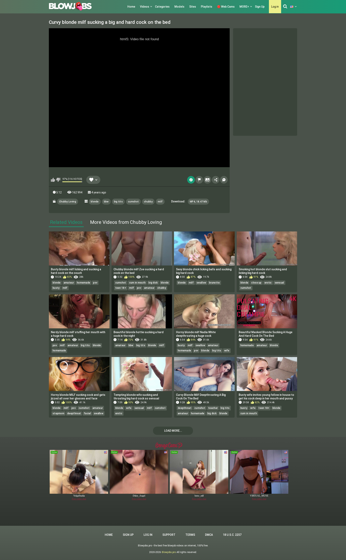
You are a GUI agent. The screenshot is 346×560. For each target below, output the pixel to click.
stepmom (58, 413)
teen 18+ (120, 288)
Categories (162, 6)
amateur (69, 282)
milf (160, 201)
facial (87, 413)
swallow (201, 282)
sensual (279, 282)
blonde (95, 201)
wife (226, 350)
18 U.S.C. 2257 (232, 534)
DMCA (209, 534)
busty (56, 288)
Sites (192, 6)
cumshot (133, 201)
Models (179, 6)
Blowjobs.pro (169, 552)
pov (95, 282)
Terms (190, 534)
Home (131, 6)
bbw (106, 201)
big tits (118, 201)
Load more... (173, 430)
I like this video (53, 180)
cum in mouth (137, 282)
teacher (213, 408)
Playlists (206, 6)
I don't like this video (58, 180)
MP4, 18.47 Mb (198, 201)
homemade (83, 282)
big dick (153, 282)
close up (256, 282)
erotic (268, 282)
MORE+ (244, 6)
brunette (214, 282)
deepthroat (74, 413)
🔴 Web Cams (226, 6)
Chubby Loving (67, 201)
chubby (148, 201)
